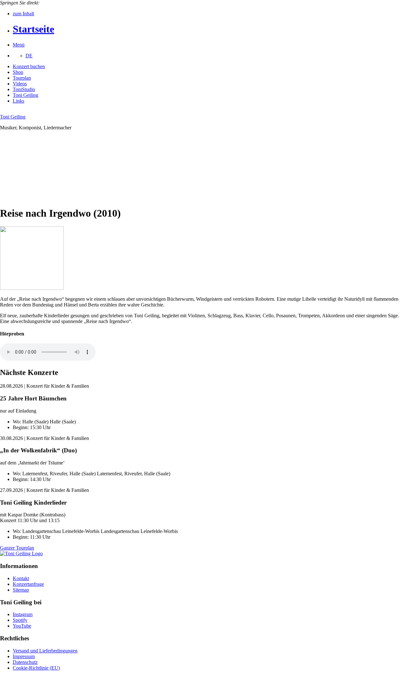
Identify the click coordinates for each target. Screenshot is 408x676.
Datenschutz (25, 662)
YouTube (22, 626)
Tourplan (22, 78)
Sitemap (21, 590)
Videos (20, 83)
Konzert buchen (29, 66)
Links (18, 101)
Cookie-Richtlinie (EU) (36, 668)
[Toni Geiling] (21, 553)
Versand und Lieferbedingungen (45, 650)
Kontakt (21, 578)
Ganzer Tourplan (17, 547)
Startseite (33, 29)
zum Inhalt (23, 13)
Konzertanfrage (28, 584)
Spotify (20, 620)
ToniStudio (24, 89)
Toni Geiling (25, 95)
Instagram (23, 614)
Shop (18, 72)
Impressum (24, 656)
